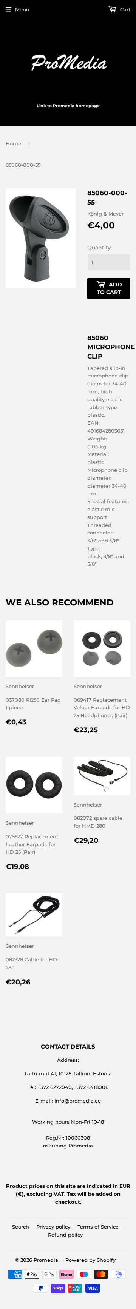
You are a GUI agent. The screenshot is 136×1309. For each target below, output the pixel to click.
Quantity (99, 247)
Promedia (46, 1260)
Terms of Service (98, 1227)
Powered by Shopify (90, 1260)
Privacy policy (53, 1227)
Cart (124, 9)
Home (13, 143)
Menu (22, 9)
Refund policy (65, 1235)
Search (20, 1227)
